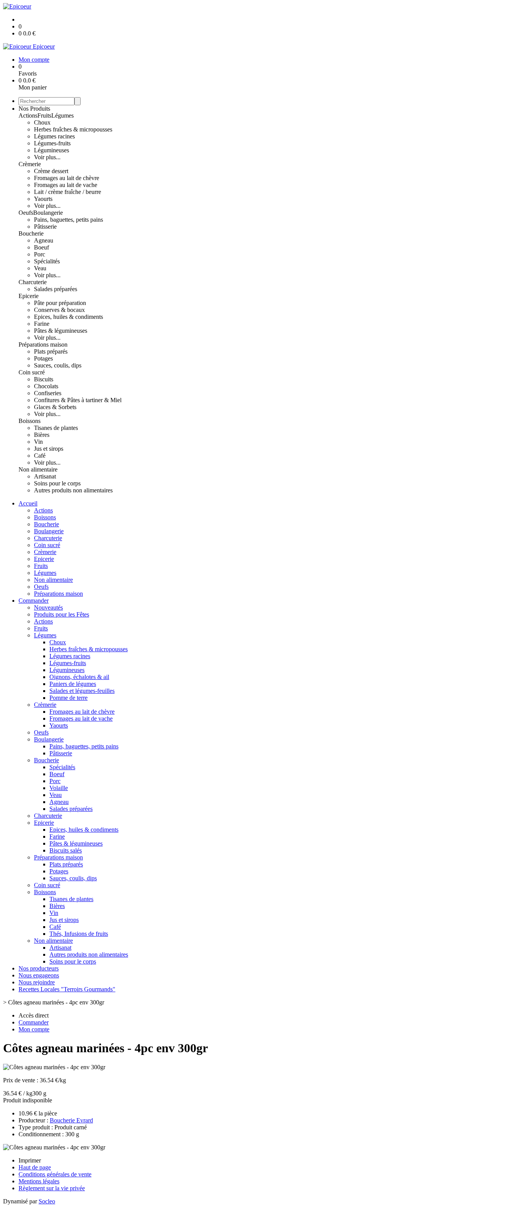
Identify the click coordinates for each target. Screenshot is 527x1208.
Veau (40, 268)
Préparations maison (43, 344)
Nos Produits (34, 108)
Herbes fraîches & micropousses (73, 129)
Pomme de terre (68, 697)
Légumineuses (51, 150)
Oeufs (26, 212)
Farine (41, 323)
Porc (39, 254)
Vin (38, 441)
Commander (34, 600)
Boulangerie (48, 212)
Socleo (47, 1201)
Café (40, 455)
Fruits (44, 115)
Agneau (43, 240)
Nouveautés (48, 607)
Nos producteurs (39, 968)
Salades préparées (55, 289)
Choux (42, 122)
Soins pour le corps (57, 483)
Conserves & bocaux (59, 310)
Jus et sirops (48, 448)
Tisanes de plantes (56, 428)
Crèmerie (30, 164)
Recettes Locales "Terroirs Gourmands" (67, 989)
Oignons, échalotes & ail (79, 677)
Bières (41, 434)
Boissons (30, 421)
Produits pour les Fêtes (61, 614)
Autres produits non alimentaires (73, 490)
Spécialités (47, 261)
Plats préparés (51, 351)
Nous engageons (39, 975)
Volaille (58, 788)
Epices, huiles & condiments (68, 316)
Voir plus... (47, 157)
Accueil (28, 503)
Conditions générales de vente (55, 1174)
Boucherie (31, 233)
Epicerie (29, 296)
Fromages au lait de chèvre (66, 178)
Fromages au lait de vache (65, 185)
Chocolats (46, 386)
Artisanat (45, 476)
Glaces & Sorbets (55, 407)
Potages (43, 358)
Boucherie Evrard (71, 1120)
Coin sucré (32, 372)
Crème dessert (51, 171)
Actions (28, 115)
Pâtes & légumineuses (60, 330)
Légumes (62, 115)
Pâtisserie (45, 226)
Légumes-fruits (52, 143)
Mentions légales (39, 1181)
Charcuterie (33, 282)
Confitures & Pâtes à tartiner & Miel (78, 400)
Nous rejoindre (37, 982)
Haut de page (35, 1167)
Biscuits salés (65, 850)
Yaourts (43, 198)
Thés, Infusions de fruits (78, 933)
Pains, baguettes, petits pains (68, 219)
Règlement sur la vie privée (52, 1188)
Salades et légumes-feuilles (82, 690)
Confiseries (47, 393)
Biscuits (43, 379)
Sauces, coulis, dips (57, 365)
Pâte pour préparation (60, 303)
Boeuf (41, 247)
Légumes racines (54, 136)
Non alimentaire (38, 469)
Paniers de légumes (72, 684)
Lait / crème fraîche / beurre (67, 192)
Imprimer (30, 1160)
